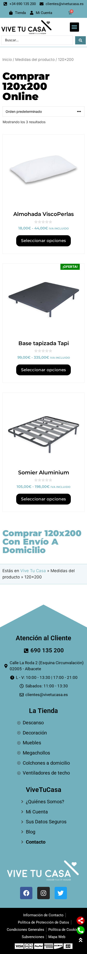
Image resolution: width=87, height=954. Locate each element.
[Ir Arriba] (81, 940)
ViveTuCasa (43, 790)
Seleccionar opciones (43, 240)
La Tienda (43, 711)
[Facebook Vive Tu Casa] (26, 893)
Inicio (7, 59)
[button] (74, 27)
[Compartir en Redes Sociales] (81, 921)
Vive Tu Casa (33, 570)
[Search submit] (80, 40)
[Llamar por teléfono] (81, 930)
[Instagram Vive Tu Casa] (43, 893)
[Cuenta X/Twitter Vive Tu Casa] (61, 893)
